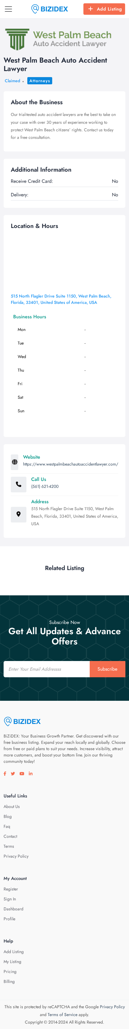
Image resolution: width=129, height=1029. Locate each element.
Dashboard (13, 909)
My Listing (12, 962)
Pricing (10, 971)
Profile (9, 919)
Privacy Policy (16, 856)
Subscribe (107, 669)
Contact (10, 836)
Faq (7, 826)
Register (11, 889)
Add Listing (109, 9)
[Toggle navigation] (8, 9)
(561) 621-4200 (44, 486)
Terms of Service (62, 1015)
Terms (9, 846)
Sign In (10, 899)
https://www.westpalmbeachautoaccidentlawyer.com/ (70, 464)
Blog (8, 816)
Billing (9, 981)
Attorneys (39, 81)
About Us (12, 806)
